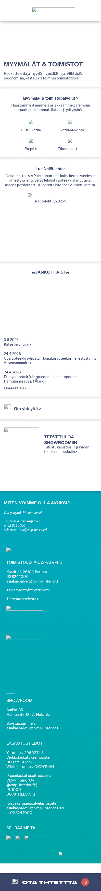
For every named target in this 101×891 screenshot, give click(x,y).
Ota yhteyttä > (27, 408)
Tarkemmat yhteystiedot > (28, 590)
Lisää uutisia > (15, 388)
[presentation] (20, 224)
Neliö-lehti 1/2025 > (50, 201)
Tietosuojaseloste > (22, 599)
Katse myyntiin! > (17, 344)
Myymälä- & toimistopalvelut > (50, 98)
